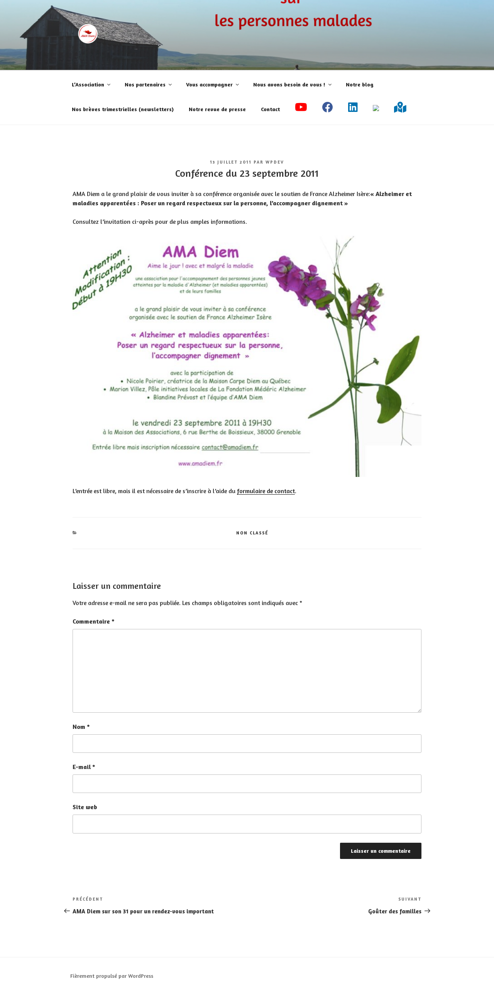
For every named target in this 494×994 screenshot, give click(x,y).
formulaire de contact (266, 491)
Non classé (252, 533)
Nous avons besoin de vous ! (289, 84)
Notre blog (360, 84)
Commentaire (94, 621)
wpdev (275, 162)
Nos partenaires (145, 84)
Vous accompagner (209, 84)
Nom (81, 726)
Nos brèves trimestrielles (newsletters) (123, 109)
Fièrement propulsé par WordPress (111, 975)
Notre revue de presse (217, 109)
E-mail (84, 767)
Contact (270, 109)
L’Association (88, 84)
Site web (85, 807)
